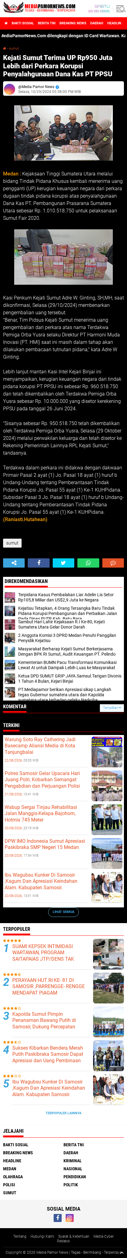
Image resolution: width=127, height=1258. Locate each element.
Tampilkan (111, 708)
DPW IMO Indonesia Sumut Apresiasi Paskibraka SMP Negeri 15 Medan (45, 844)
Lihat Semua (63, 912)
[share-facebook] (38, 563)
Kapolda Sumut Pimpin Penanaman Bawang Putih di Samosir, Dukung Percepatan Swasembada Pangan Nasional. (47, 1023)
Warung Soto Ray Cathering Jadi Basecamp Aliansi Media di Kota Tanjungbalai (40, 746)
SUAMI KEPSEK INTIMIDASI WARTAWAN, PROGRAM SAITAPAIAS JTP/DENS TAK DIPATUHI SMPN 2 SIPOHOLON (46, 955)
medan (9, 1168)
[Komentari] (113, 563)
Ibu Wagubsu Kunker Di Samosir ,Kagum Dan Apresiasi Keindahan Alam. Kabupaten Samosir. (41, 881)
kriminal (72, 1160)
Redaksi (63, 1241)
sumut (14, 48)
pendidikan (74, 1176)
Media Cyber (103, 1236)
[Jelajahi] (120, 8)
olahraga (13, 1176)
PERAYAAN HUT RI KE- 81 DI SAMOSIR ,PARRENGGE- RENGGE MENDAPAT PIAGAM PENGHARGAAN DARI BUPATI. (48, 989)
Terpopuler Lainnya (63, 1113)
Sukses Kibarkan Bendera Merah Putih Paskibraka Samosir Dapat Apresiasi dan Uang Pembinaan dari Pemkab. (47, 1057)
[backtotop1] (121, 1252)
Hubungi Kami (42, 1236)
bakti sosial (23, 23)
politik (70, 1184)
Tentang (20, 1236)
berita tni (46, 23)
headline (115, 23)
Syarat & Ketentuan (73, 1236)
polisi (9, 1184)
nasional (72, 1168)
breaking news (72, 23)
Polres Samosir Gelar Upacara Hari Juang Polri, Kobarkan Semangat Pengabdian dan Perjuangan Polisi (42, 779)
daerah (96, 23)
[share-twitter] (63, 563)
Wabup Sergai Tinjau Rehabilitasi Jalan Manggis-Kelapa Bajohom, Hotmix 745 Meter (41, 813)
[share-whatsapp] (88, 563)
